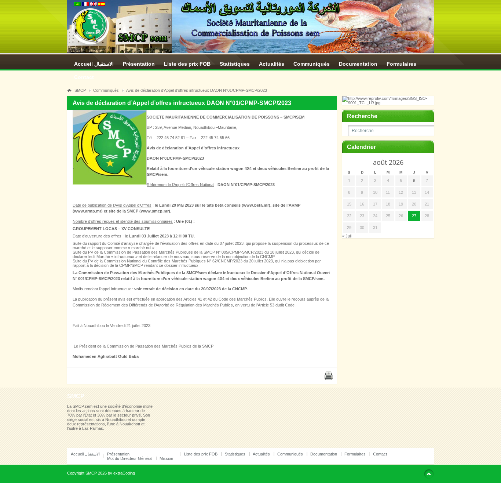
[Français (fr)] (85, 5)
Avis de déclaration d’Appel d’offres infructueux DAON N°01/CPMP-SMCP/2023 (196, 90)
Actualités (271, 64)
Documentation (358, 64)
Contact (84, 77)
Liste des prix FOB (187, 64)
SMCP (80, 90)
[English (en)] (93, 5)
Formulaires (401, 64)
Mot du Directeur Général (129, 458)
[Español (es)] (101, 5)
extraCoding (124, 473)
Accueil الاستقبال (94, 64)
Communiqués (311, 64)
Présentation (139, 64)
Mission (166, 458)
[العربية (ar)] (77, 5)
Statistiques (235, 64)
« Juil (346, 236)
